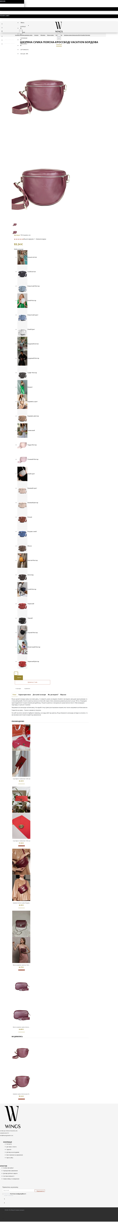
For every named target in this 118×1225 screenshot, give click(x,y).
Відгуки (63, 694)
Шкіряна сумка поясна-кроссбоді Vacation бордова (77, 35)
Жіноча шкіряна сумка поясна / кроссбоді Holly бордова (21, 1027)
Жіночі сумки (50, 35)
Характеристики (24, 694)
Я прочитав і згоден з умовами (15, 1194)
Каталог (36, 35)
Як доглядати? (53, 694)
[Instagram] (7, 1202)
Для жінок (42, 35)
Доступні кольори (39, 694)
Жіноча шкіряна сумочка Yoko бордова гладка (21, 965)
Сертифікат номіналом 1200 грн (21, 779)
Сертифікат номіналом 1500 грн (21, 841)
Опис (14, 694)
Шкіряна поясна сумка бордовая (21, 903)
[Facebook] (7, 1198)
